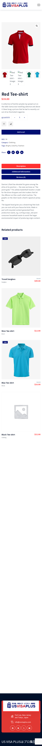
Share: (4, 152)
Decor (3, 334)
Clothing (12, 142)
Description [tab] (21, 166)
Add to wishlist (4, 123)
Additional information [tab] (21, 171)
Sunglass (4, 282)
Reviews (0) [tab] (21, 177)
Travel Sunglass (8, 279)
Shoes (3, 385)
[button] (37, 26)
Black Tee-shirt (8, 434)
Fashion (21, 146)
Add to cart (21, 132)
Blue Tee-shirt (8, 382)
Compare (10, 123)
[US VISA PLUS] (15, 5)
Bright (8, 146)
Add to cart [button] (21, 266)
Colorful (14, 146)
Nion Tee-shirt (8, 331)
